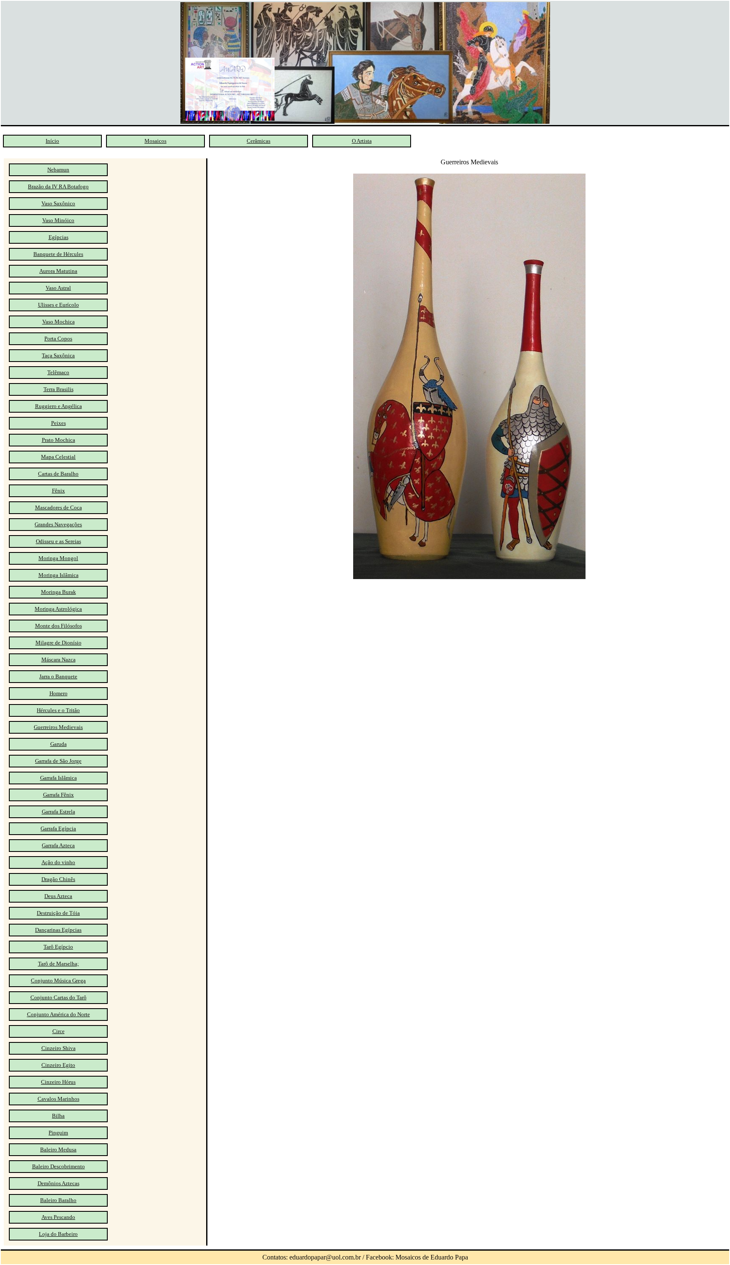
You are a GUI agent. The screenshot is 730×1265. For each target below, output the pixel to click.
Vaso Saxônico (58, 203)
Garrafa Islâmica (58, 778)
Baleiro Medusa (58, 1149)
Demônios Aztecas (58, 1183)
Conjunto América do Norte (58, 1014)
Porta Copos (58, 338)
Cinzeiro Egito (58, 1065)
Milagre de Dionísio (58, 642)
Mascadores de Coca (58, 507)
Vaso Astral (58, 288)
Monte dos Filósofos (58, 626)
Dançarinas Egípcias (58, 930)
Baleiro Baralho (58, 1200)
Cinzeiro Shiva (58, 1048)
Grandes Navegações (58, 524)
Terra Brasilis (59, 389)
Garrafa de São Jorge (58, 761)
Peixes (58, 423)
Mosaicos (155, 141)
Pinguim (58, 1132)
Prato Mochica (58, 440)
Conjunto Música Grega (58, 980)
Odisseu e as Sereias (58, 541)
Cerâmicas (258, 141)
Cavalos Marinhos (58, 1099)
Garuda (58, 744)
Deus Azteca (58, 896)
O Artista (362, 141)
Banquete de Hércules (58, 254)
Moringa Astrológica (58, 609)
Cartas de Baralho (58, 474)
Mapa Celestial (58, 457)
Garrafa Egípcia (58, 828)
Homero (58, 693)
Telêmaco (58, 372)
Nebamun (58, 169)
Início (52, 141)
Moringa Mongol (58, 558)
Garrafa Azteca (58, 845)
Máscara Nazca (58, 659)
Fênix (58, 490)
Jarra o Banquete (58, 676)
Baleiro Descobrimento (58, 1166)
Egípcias (58, 237)
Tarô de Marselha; (58, 963)
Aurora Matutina (58, 271)
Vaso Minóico (58, 220)
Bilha (58, 1116)
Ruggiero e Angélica (58, 406)
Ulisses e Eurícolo (58, 305)
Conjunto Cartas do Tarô (58, 997)
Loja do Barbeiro (58, 1234)
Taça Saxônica (58, 355)
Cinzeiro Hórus (58, 1082)
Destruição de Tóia (58, 913)
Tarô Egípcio (58, 947)
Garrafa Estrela (58, 811)
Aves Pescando (58, 1217)
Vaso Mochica (58, 321)
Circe (58, 1031)
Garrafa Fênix (58, 795)
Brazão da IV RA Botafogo (58, 186)
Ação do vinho (58, 862)
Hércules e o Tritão (58, 710)
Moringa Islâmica (58, 575)
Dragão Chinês (58, 879)
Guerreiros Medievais (58, 727)
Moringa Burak (58, 592)
